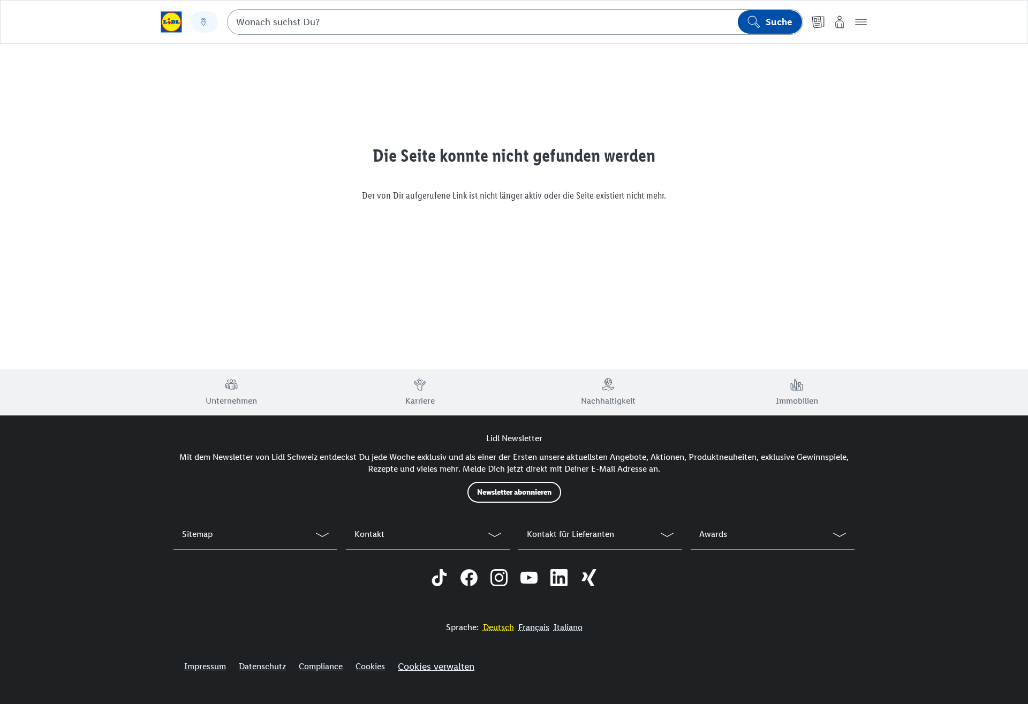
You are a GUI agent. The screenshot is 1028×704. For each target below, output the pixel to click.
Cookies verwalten (436, 666)
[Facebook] (469, 579)
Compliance (321, 666)
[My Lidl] (839, 22)
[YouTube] (529, 579)
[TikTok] (439, 579)
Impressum (205, 666)
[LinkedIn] (559, 579)
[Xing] (589, 579)
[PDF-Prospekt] (818, 22)
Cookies (370, 666)
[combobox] (515, 22)
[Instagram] (499, 579)
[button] (861, 22)
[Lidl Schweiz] (171, 22)
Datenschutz (262, 666)
